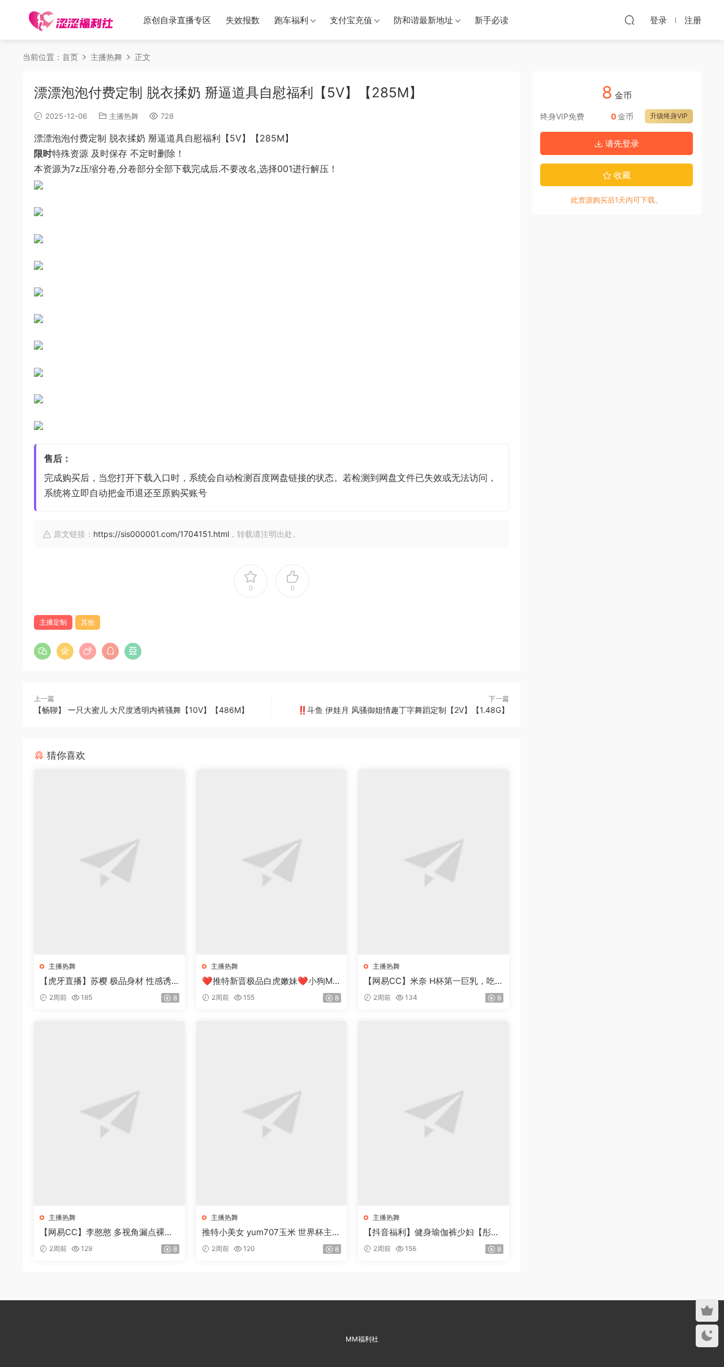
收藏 (621, 175)
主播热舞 (124, 116)
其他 (87, 622)
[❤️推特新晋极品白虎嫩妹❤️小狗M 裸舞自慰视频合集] (271, 861)
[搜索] (629, 20)
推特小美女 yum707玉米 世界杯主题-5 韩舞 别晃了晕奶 (267, 1232)
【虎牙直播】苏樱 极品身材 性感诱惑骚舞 (105, 981)
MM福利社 (362, 1339)
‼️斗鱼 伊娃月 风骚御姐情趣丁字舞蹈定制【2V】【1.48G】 (403, 710)
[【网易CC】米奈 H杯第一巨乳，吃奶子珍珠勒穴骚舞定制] (433, 861)
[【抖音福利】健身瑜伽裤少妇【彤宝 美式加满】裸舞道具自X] (433, 1113)
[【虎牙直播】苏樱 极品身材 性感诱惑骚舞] (109, 861)
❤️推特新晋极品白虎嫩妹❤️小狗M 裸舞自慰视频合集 (267, 981)
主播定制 (53, 622)
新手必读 (491, 20)
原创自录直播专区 (177, 20)
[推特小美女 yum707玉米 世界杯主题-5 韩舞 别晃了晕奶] (271, 1113)
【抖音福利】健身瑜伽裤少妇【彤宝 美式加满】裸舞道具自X (431, 1232)
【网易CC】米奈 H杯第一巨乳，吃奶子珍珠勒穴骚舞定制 (429, 981)
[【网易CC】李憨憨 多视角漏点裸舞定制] (109, 1113)
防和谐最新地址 (423, 20)
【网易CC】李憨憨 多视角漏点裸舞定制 (106, 1232)
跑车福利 (291, 20)
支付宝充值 (351, 20)
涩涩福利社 (71, 20)
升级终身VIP (669, 115)
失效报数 (243, 20)
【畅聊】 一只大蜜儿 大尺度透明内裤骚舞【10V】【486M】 (141, 710)
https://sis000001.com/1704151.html (161, 534)
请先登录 (621, 143)
